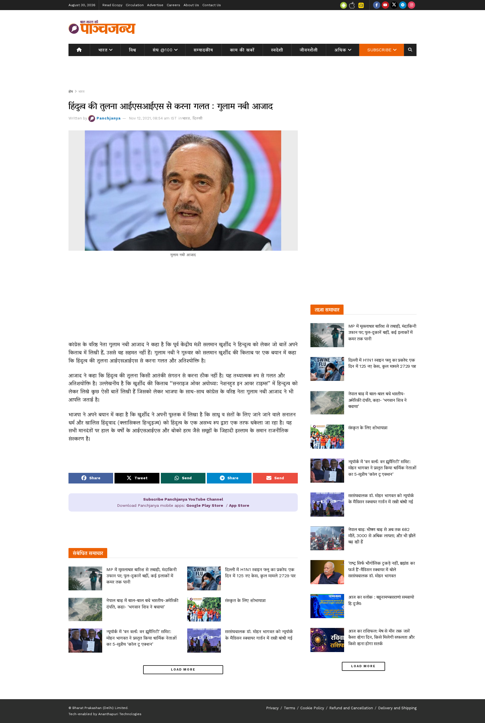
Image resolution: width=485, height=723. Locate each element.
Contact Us (211, 5)
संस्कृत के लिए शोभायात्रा (245, 600)
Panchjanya (109, 118)
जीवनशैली (309, 49)
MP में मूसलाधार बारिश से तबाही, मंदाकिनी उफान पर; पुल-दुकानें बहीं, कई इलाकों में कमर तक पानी (141, 576)
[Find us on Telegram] (402, 5)
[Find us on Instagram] (411, 5)
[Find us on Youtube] (385, 5)
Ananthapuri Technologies (119, 714)
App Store (239, 505)
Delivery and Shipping (397, 708)
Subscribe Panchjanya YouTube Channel (183, 499)
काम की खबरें (242, 49)
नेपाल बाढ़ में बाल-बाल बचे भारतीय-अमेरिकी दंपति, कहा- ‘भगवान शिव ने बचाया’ (377, 400)
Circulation (135, 5)
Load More (183, 669)
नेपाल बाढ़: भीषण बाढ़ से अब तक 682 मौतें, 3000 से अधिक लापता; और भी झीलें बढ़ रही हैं (381, 536)
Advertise (155, 5)
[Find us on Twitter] (394, 5)
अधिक (340, 49)
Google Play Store (204, 505)
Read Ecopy (112, 5)
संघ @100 (163, 49)
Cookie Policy (312, 708)
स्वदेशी (277, 49)
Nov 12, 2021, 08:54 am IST (153, 118)
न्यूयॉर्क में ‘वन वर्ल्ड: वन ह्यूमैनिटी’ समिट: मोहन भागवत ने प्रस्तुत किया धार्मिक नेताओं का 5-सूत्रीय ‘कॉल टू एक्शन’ (141, 638)
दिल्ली (198, 118)
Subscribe (379, 49)
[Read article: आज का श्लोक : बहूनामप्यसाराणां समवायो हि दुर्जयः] (327, 606)
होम (70, 91)
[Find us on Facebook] (376, 5)
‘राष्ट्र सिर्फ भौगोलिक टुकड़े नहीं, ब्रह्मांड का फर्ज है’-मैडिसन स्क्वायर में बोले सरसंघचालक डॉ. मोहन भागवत (381, 569)
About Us (191, 5)
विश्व (132, 49)
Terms (289, 708)
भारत (102, 49)
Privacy (272, 708)
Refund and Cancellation (351, 708)
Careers (173, 5)
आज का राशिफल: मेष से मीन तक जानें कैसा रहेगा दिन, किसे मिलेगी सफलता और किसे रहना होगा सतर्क (381, 637)
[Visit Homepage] (102, 27)
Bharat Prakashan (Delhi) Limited (99, 708)
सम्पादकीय (203, 49)
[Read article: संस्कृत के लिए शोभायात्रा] (204, 609)
